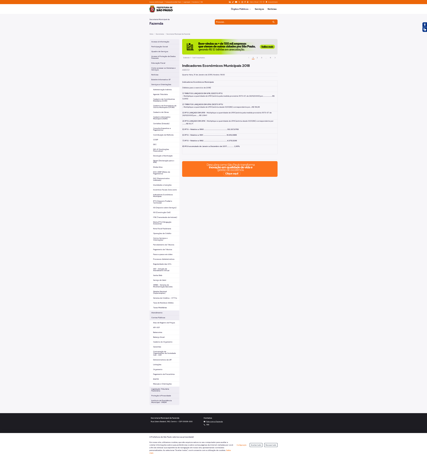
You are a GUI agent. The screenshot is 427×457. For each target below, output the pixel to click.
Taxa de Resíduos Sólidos (163, 303)
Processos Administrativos (163, 259)
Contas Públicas (158, 317)
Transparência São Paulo (173, 2)
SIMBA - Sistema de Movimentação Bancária (162, 286)
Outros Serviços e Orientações (160, 239)
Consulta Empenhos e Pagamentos (162, 129)
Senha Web (157, 275)
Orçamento (157, 369)
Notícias (154, 75)
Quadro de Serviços (159, 51)
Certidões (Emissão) (161, 123)
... (266, 58)
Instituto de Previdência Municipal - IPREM (161, 401)
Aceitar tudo (256, 445)
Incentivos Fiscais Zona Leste (165, 190)
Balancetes (157, 332)
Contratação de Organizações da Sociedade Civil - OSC (164, 353)
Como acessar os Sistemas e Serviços (163, 69)
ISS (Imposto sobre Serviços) (164, 208)
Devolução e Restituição (163, 156)
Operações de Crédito (162, 233)
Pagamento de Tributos (162, 249)
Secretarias (160, 34)
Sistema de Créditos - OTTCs (165, 298)
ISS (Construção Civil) (161, 212)
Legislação (186, 2)
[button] (275, 57)
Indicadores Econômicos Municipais (163, 195)
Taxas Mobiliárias (160, 308)
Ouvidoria (195, 2)
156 (201, 2)
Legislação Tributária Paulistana (160, 390)
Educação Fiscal (158, 63)
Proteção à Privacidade (161, 395)
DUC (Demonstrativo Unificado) (161, 179)
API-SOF (156, 327)
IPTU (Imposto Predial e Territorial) (162, 202)
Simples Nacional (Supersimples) (160, 292)
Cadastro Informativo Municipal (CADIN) (161, 118)
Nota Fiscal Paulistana (162, 229)
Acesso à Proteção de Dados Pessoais (163, 57)
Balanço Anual (159, 337)
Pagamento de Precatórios (164, 374)
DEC (154, 144)
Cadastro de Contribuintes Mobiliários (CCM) (164, 100)
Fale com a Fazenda (214, 421)
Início (151, 34)
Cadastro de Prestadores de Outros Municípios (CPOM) (164, 107)
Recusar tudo (271, 445)
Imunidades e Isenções (162, 185)
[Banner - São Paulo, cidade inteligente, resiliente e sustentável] (230, 169)
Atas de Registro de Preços (164, 323)
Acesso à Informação (160, 42)
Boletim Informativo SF (161, 79)
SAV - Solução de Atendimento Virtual (161, 270)
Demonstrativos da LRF (162, 360)
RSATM (156, 379)
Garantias (157, 347)
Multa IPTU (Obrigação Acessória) (162, 223)
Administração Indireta (162, 90)
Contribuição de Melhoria (163, 135)
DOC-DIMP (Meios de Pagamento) (161, 173)
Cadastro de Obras (161, 112)
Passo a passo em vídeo (162, 254)
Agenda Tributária (160, 94)
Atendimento (156, 313)
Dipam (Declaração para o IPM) (163, 161)
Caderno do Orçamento (162, 342)
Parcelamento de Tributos (163, 245)
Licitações (157, 364)
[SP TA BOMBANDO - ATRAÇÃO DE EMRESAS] (230, 46)
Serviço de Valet (159, 280)
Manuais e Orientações (162, 384)
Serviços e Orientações (161, 84)
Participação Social (159, 46)
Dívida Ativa (157, 167)
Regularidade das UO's (162, 264)
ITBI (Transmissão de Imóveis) (165, 217)
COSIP (155, 140)
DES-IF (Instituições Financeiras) (161, 150)
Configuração (242, 445)
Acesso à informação (156, 2)
